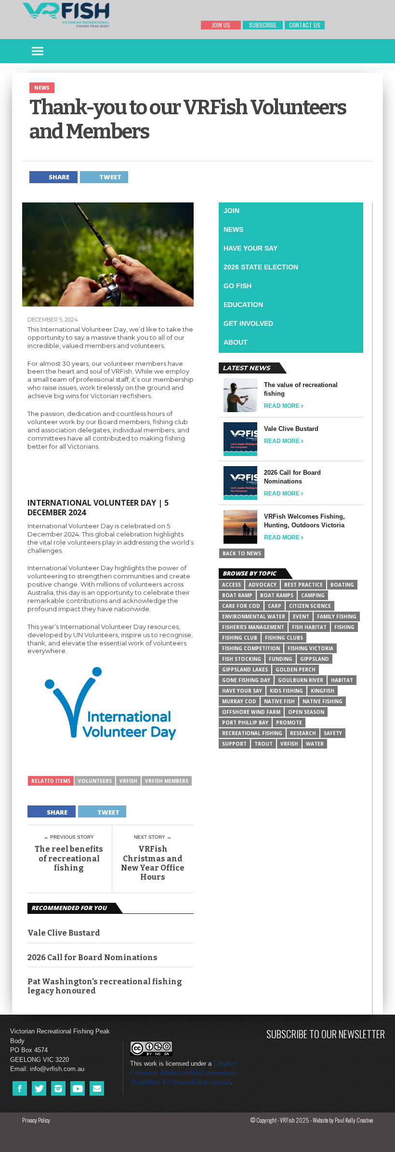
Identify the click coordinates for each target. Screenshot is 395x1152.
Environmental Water (253, 616)
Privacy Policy (36, 1120)
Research (303, 733)
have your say (242, 690)
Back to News (242, 553)
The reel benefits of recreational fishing (69, 858)
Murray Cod (239, 701)
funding (280, 659)
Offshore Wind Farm (251, 712)
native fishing (322, 701)
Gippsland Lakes (245, 669)
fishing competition (251, 648)
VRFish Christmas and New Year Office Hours (152, 863)
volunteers (95, 780)
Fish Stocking (241, 659)
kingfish (322, 690)
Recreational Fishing (252, 733)
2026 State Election (261, 267)
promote (289, 722)
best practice (303, 584)
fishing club (239, 637)
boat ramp (237, 595)
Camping (313, 595)
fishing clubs (284, 637)
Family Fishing (336, 616)
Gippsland (314, 659)
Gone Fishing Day (246, 680)
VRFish (128, 780)
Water (315, 743)
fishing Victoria (310, 648)
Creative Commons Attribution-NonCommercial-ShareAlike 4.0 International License (183, 1073)
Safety (333, 733)
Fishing (344, 627)
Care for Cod (241, 606)
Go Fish (237, 286)
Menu (37, 51)
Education (243, 304)
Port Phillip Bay (245, 722)
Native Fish (279, 701)
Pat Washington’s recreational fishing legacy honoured (104, 986)
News (233, 229)
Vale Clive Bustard (63, 933)
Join (231, 210)
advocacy (262, 584)
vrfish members (166, 780)
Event (301, 616)
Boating (342, 584)
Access (231, 584)
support (234, 743)
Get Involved (248, 323)
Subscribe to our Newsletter (325, 1033)
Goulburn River (300, 680)
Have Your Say (250, 248)
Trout (263, 743)
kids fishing (286, 690)
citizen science (310, 606)
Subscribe (262, 25)
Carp (274, 606)
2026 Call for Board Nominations (92, 957)
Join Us (221, 25)
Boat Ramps (276, 595)
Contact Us (304, 25)
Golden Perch (296, 669)
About (236, 342)
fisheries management (253, 627)
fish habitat (309, 627)
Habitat (342, 680)
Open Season (306, 712)
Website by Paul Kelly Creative (343, 1120)
